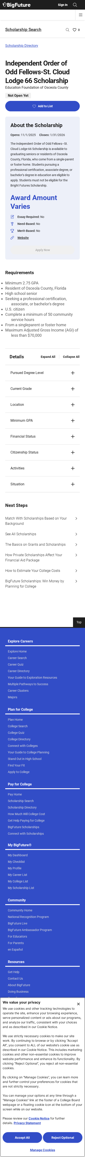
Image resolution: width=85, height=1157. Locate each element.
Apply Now (42, 250)
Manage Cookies (42, 1150)
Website (23, 238)
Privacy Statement (27, 1123)
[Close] (78, 1004)
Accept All (22, 1137)
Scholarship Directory (21, 46)
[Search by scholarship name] (67, 29)
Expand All (48, 356)
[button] (42, 373)
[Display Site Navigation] (80, 15)
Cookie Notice (39, 1118)
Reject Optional (62, 1137)
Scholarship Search (23, 29)
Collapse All (71, 356)
